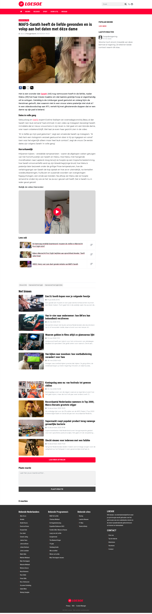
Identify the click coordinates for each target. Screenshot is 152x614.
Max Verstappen (25, 561)
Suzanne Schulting (25, 585)
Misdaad (64, 11)
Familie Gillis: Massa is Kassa (58, 530)
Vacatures (111, 546)
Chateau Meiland (55, 519)
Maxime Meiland (25, 564)
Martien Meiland (25, 558)
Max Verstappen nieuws (57, 558)
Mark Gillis (23, 554)
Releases (37, 11)
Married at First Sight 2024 (53, 285)
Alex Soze (23, 516)
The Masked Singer (55, 540)
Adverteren (111, 542)
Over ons (111, 535)
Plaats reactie (57, 489)
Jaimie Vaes (23, 540)
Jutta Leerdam (24, 551)
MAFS (35, 120)
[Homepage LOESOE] (54, 4)
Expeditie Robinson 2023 (57, 526)
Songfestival (53, 537)
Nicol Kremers (24, 571)
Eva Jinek (23, 533)
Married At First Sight (36, 285)
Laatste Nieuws (84, 519)
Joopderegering (110, 36)
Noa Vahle (23, 575)
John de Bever (24, 544)
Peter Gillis (23, 578)
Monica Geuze (24, 568)
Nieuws (27, 11)
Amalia (22, 519)
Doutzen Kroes (24, 526)
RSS (73, 606)
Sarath (44, 94)
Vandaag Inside (54, 547)
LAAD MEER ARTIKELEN (57, 460)
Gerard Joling (24, 537)
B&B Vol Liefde (54, 516)
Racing (81, 516)
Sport (45, 11)
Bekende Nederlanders (29, 512)
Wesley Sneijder (24, 592)
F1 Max (81, 523)
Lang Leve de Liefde (55, 533)
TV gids (52, 544)
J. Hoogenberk (31, 34)
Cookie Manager (81, 606)
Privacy (68, 606)
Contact (110, 549)
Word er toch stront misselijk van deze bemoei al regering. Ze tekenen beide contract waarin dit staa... (116, 44)
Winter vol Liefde (54, 554)
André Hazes (24, 523)
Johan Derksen (24, 547)
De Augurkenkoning (55, 523)
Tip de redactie (112, 539)
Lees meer (102, 26)
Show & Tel (54, 11)
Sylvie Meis (23, 589)
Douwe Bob (23, 530)
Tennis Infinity (83, 526)
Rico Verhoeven (24, 582)
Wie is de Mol (53, 551)
